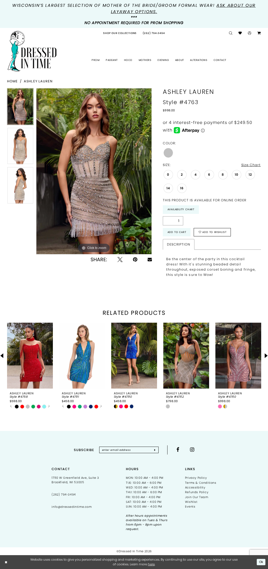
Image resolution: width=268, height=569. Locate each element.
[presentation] (30, 356)
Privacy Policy (196, 478)
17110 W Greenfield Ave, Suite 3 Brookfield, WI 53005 (75, 480)
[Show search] (231, 33)
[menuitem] (119, 33)
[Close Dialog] (6, 562)
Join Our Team (196, 497)
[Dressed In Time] (32, 51)
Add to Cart (177, 232)
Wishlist (191, 502)
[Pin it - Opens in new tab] (135, 259)
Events (190, 506)
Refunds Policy (196, 492)
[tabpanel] (20, 108)
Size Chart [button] (251, 165)
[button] (249, 33)
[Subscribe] (154, 450)
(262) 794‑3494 (64, 494)
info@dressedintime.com (72, 507)
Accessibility (195, 487)
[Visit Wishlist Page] (240, 33)
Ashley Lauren (38, 81)
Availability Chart (181, 209)
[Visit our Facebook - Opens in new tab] (178, 449)
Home (12, 81)
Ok (261, 562)
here (151, 564)
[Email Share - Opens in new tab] (150, 259)
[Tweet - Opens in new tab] (120, 259)
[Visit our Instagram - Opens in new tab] (192, 449)
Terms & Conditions (200, 483)
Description (178, 244)
